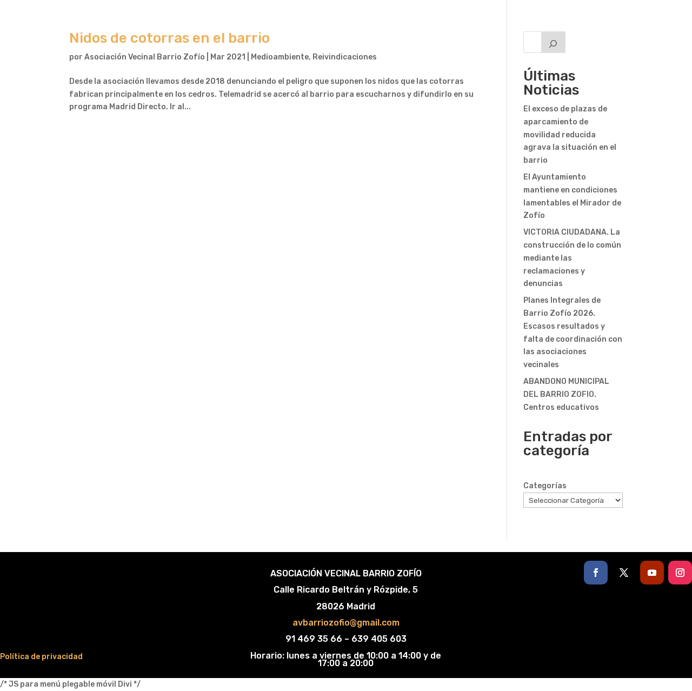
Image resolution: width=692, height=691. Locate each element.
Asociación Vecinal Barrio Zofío (144, 57)
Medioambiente (280, 57)
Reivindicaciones (344, 57)
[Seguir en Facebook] (596, 572)
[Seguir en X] (624, 572)
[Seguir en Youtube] (652, 572)
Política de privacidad (41, 656)
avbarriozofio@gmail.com (346, 622)
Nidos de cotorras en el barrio (169, 38)
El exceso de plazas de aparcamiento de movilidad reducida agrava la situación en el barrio (569, 134)
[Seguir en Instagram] (680, 572)
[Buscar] (553, 42)
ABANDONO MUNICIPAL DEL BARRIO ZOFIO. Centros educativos (566, 394)
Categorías (545, 485)
